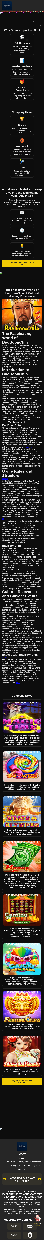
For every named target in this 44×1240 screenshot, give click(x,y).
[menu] (39, 6)
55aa (18, 683)
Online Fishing (10, 1165)
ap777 (4, 519)
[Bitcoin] (30, 1235)
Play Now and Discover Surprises (22, 1081)
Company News (33, 1165)
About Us (21, 1165)
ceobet (5, 479)
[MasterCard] (30, 1226)
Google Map (22, 1169)
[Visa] (14, 1226)
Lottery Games (24, 1162)
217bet (5, 657)
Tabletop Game (9, 1162)
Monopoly (36, 1162)
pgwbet (29, 447)
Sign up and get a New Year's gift (22, 263)
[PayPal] (14, 1235)
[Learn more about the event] (22, 22)
